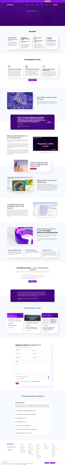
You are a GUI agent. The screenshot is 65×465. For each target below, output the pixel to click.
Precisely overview (38, 452)
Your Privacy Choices (55, 448)
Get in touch (55, 4)
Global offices (37, 448)
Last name (34, 350)
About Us (46, 4)
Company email (18, 357)
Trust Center (37, 458)
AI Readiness (22, 448)
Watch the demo (33, 168)
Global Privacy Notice (36, 381)
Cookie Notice (24, 464)
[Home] (10, 5)
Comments (17, 364)
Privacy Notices (53, 446)
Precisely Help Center (46, 447)
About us (37, 444)
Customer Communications (30, 447)
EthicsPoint (37, 453)
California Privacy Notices (55, 447)
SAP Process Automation (31, 454)
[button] (32, 402)
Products (32, 4)
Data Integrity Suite (30, 446)
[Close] (64, 463)
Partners (37, 447)
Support (42, 4)
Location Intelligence (23, 447)
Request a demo (29, 17)
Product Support (46, 448)
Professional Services (46, 446)
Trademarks (53, 453)
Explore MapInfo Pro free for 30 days (32, 80)
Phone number (35, 357)
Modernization (22, 446)
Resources (37, 4)
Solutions (27, 4)
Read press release (47, 1)
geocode (36, 251)
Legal (52, 444)
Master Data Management (30, 452)
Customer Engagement (23, 452)
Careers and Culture (38, 446)
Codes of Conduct (38, 454)
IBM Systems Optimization (29, 451)
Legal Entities (53, 454)
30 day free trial (36, 17)
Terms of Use (53, 452)
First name (17, 350)
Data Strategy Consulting (31, 449)
